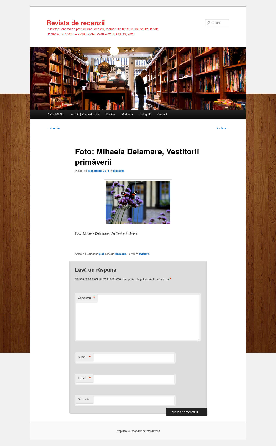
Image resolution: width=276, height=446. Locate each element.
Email (84, 378)
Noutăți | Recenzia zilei (85, 114)
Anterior (53, 128)
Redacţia (127, 114)
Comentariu (86, 297)
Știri (101, 254)
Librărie (110, 114)
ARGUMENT (56, 114)
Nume (84, 356)
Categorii (145, 114)
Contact (162, 114)
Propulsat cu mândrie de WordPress (138, 431)
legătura (144, 254)
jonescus (118, 171)
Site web (83, 399)
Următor (222, 128)
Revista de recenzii (76, 22)
